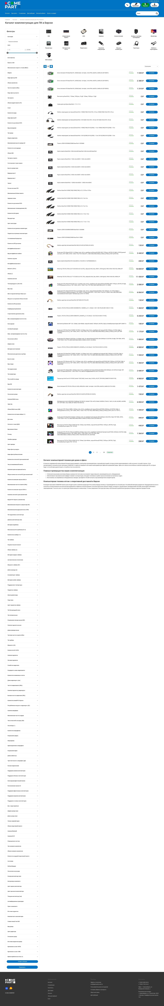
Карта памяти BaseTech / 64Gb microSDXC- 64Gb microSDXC (73, 174)
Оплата (50, 993)
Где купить (14, 13)
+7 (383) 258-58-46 (154, 1)
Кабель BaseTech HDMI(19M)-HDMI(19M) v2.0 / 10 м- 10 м (73, 214)
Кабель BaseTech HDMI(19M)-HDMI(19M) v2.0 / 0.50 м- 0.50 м (74, 190)
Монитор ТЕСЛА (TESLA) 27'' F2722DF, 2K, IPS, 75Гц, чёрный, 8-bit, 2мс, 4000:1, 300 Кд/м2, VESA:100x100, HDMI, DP (88, 276)
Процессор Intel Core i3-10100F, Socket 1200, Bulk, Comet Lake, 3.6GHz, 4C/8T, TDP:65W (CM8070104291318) (86, 378)
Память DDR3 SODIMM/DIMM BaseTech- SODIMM (70, 229)
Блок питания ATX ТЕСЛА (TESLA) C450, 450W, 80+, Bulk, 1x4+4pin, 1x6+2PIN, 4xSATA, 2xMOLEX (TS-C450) (86, 386)
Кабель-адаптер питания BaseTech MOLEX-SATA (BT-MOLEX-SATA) (75, 245)
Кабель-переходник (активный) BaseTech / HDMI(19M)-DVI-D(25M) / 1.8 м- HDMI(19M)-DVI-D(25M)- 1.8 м (86, 127)
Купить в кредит (51, 13)
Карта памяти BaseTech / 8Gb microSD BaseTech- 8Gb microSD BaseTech (77, 151)
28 (104, 452)
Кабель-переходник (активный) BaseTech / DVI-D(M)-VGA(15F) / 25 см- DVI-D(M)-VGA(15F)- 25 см (84, 120)
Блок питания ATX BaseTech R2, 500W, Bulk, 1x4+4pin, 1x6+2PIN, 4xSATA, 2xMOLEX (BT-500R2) (83, 88)
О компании (22, 13)
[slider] (7, 53)
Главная (7, 19)
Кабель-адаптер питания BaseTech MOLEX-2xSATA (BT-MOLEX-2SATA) (76, 394)
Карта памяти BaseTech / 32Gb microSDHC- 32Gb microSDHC (73, 167)
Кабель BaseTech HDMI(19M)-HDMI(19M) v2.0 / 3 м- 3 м (72, 198)
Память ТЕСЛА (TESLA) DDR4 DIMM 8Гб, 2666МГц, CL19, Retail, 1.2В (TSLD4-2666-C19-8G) (82, 315)
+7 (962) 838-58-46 (143, 982)
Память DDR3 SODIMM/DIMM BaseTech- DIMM (70, 237)
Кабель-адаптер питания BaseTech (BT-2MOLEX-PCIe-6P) (73, 300)
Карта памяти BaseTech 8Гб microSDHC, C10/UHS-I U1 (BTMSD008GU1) (76, 261)
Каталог (7, 13)
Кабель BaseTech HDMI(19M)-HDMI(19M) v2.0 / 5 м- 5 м (72, 206)
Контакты (50, 987)
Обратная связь (95, 992)
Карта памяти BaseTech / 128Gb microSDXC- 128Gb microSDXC (74, 182)
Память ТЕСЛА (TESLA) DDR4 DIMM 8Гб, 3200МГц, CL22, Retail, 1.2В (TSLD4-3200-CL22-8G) (82, 347)
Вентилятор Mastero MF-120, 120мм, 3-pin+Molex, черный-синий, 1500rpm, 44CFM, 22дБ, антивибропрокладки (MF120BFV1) (91, 323)
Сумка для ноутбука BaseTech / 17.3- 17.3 (68, 104)
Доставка (50, 990)
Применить (22, 967)
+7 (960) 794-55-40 (143, 984)
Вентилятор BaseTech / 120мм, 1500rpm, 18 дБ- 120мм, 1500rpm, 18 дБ (76, 96)
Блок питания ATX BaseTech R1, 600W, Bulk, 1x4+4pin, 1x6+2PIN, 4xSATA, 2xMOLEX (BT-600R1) (83, 80)
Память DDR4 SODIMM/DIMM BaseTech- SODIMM (70, 143)
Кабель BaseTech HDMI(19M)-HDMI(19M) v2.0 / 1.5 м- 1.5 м (73, 221)
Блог (49, 998)
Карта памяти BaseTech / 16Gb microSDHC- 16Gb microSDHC (73, 159)
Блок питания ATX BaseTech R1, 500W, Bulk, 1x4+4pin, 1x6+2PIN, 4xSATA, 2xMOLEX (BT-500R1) (83, 73)
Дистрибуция (31, 13)
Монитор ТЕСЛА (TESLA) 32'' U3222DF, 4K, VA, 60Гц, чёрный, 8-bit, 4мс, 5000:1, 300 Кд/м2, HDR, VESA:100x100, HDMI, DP (90, 268)
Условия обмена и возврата (98, 989)
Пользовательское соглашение (99, 987)
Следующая (110, 452)
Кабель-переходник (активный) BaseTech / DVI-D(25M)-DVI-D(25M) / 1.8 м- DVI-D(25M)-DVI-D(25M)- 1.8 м (86, 135)
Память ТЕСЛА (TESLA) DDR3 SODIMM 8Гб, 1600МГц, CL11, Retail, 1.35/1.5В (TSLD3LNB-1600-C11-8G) (85, 308)
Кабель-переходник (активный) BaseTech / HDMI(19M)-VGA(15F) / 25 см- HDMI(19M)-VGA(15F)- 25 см (85, 112)
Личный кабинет (41, 13)
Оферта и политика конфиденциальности (97, 983)
